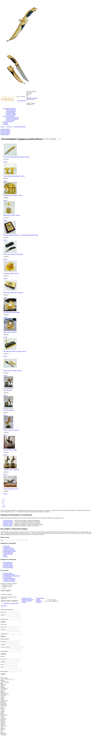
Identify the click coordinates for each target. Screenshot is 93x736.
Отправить (3, 653)
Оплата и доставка (8, 121)
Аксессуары (6, 546)
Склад (3, 588)
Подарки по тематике (8, 116)
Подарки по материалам (9, 108)
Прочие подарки (10, 120)
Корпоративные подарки (9, 551)
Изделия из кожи (5, 134)
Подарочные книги (8, 552)
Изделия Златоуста (11, 109)
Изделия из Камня (10, 115)
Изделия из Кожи (10, 112)
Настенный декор (7, 554)
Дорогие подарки (7, 573)
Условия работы (40, 598)
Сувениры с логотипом (9, 579)
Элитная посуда (7, 547)
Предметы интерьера (8, 548)
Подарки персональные (9, 578)
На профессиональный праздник (11, 575)
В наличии (9, 126)
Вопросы (5, 122)
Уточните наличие (7, 586)
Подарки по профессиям (12, 117)
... (3, 505)
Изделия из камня (7, 525)
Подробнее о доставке (31, 98)
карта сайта (3, 605)
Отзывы (24, 602)
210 (4, 506)
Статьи (38, 599)
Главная (3, 126)
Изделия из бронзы (8, 521)
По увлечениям (7, 577)
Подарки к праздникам (9, 581)
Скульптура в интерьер (9, 550)
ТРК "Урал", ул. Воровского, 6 (11, 603)
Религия (5, 556)
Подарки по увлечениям (12, 119)
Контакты (5, 124)
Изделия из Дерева (11, 113)
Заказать (3, 621)
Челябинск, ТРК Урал (7, 585)
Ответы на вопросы (27, 600)
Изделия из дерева (8, 523)
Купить (5, 161)
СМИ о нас (39, 600)
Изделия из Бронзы (11, 111)
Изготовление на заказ (9, 574)
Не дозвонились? (22, 100)
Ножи (4, 555)
